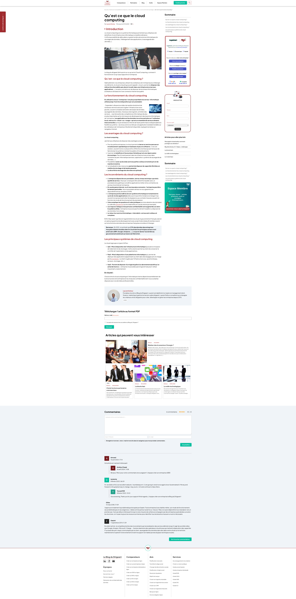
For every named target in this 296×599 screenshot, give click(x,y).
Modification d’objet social (157, 570)
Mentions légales (108, 577)
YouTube (113, 561)
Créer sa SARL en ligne (132, 575)
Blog (143, 3)
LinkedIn (125, 300)
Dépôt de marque (154, 576)
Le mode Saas (169, 157)
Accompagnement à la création (181, 561)
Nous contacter (107, 571)
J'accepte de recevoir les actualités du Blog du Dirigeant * (122, 322)
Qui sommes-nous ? (108, 574)
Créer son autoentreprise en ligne (135, 564)
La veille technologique (172, 153)
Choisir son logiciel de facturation (159, 582)
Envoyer (109, 327)
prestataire (115, 259)
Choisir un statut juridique (180, 564)
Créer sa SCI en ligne (132, 584)
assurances (119, 204)
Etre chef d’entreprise (134, 9)
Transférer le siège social (156, 564)
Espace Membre (162, 3)
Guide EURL (176, 573)
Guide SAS (176, 582)
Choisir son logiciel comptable (158, 579)
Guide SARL (176, 579)
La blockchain (169, 150)
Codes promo (180, 3)
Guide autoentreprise (179, 567)
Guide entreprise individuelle (180, 570)
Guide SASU (176, 576)
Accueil (106, 9)
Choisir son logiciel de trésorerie (158, 588)
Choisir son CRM (154, 585)
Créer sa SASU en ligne (132, 581)
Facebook (109, 561)
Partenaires (133, 3)
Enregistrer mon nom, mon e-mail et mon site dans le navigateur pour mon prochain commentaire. (135, 441)
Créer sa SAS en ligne (132, 578)
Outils (151, 3)
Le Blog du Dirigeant (107, 2)
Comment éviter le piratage (147, 9)
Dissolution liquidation (156, 573)
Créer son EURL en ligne (132, 572)
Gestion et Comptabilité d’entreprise (118, 9)
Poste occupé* (170, 122)
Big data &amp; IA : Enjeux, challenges (176, 147)
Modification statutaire (156, 561)
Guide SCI (175, 585)
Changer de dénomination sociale (159, 567)
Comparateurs (121, 3)
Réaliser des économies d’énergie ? (161, 345)
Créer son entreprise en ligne (134, 561)
